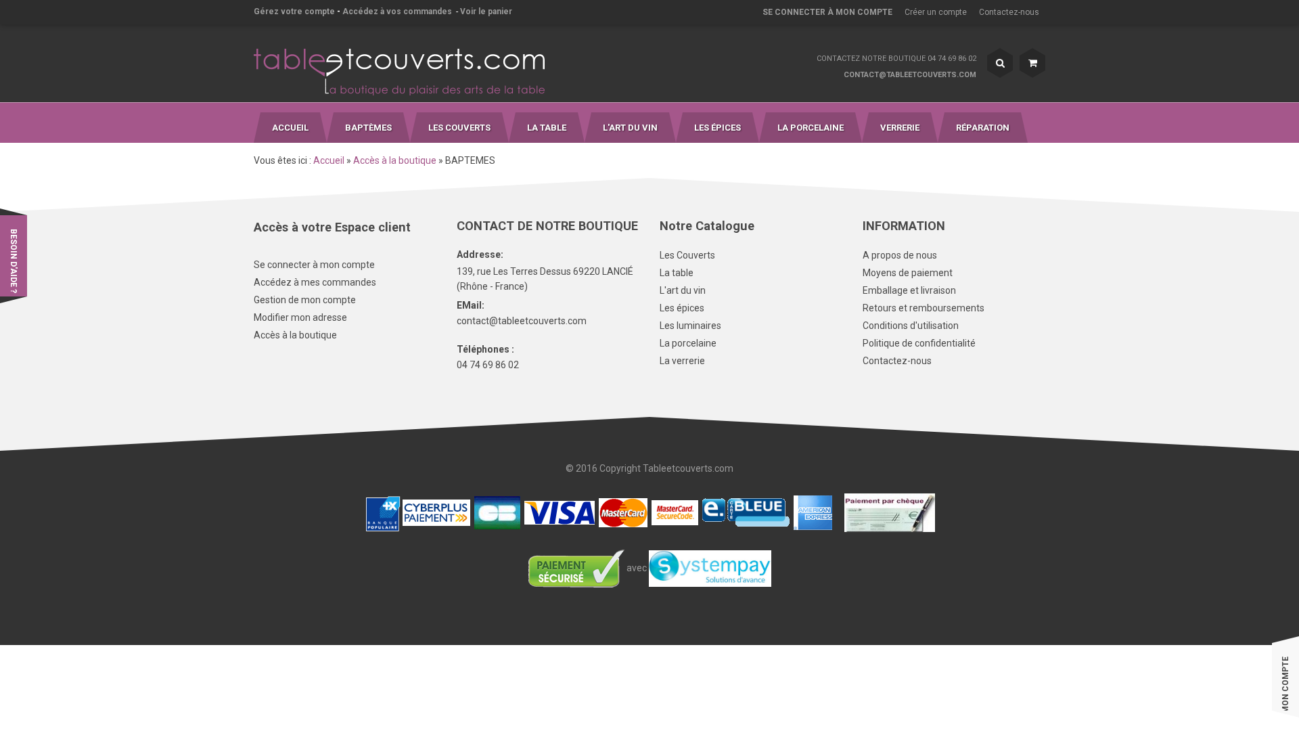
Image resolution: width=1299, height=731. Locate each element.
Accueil (328, 160)
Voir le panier (486, 11)
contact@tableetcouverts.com (910, 74)
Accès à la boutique (394, 160)
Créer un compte (936, 12)
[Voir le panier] (1032, 63)
